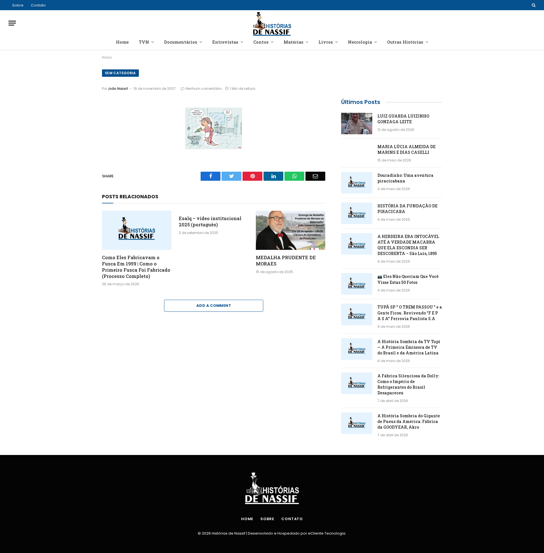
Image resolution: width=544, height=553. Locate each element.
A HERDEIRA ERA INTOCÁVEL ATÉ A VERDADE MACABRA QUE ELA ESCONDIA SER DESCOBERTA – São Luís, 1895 (408, 245)
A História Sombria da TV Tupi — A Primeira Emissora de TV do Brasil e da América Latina (408, 347)
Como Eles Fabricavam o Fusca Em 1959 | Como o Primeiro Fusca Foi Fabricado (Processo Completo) (136, 266)
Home (122, 42)
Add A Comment (213, 305)
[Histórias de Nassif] (272, 23)
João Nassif (118, 88)
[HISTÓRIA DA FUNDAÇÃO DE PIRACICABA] (356, 213)
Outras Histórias (405, 42)
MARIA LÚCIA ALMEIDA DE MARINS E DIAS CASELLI (406, 149)
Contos (261, 42)
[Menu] (12, 23)
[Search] (533, 5)
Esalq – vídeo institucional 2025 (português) (210, 221)
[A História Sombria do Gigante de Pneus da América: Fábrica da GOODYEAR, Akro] (356, 423)
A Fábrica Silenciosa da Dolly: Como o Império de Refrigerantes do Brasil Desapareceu (408, 384)
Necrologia (360, 42)
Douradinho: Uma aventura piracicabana (405, 178)
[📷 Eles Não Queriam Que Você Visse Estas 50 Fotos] (356, 284)
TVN (144, 42)
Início (107, 57)
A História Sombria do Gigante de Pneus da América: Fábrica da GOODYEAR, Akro (408, 421)
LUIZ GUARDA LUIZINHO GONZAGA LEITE (403, 118)
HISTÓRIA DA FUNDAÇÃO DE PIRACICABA (407, 208)
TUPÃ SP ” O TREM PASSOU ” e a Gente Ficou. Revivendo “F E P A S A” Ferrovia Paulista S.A (409, 312)
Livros (325, 42)
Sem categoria (120, 73)
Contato (38, 5)
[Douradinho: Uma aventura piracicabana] (356, 182)
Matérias (293, 42)
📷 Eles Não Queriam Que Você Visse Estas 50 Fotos (408, 279)
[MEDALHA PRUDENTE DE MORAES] (290, 230)
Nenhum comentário (204, 88)
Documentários (180, 42)
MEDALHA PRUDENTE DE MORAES (286, 260)
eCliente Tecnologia (326, 533)
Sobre (18, 5)
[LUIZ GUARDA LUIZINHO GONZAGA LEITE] (356, 123)
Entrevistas (225, 42)
